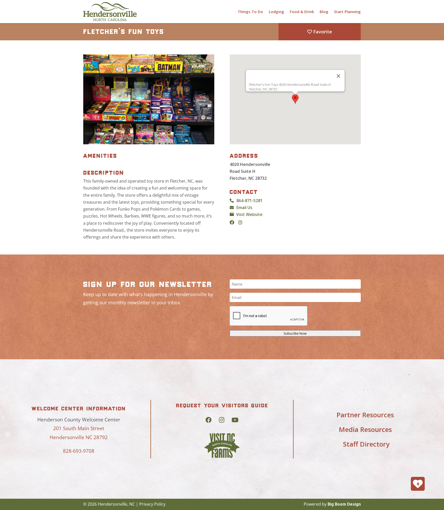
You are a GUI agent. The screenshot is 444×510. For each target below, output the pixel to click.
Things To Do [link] (250, 11)
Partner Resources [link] (365, 414)
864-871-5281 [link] (249, 200)
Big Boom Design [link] (344, 504)
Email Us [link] (244, 207)
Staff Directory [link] (366, 444)
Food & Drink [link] (302, 11)
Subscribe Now (295, 333)
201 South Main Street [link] (78, 428)
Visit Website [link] (249, 214)
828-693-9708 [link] (78, 451)
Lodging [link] (276, 11)
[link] (110, 11)
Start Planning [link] (347, 11)
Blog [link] (324, 11)
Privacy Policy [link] (152, 504)
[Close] (338, 76)
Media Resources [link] (365, 429)
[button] (295, 99)
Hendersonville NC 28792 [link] (79, 437)
